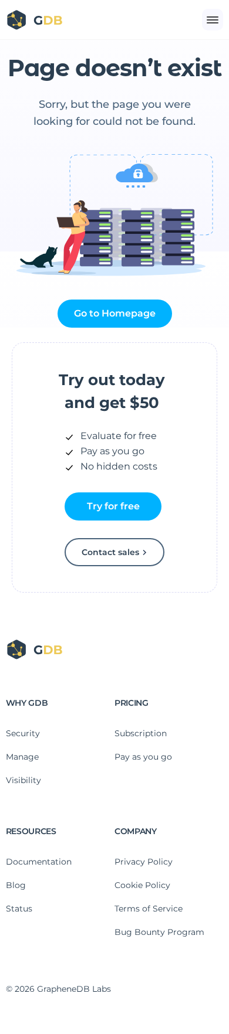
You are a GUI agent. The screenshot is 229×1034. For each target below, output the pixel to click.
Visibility (23, 780)
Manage (22, 756)
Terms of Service (148, 908)
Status (19, 908)
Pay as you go (143, 756)
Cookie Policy (142, 885)
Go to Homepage (115, 313)
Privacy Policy (143, 861)
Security (23, 733)
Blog (16, 885)
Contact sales (110, 552)
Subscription (140, 733)
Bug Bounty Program (159, 932)
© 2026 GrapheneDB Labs (58, 989)
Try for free (113, 506)
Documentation (39, 861)
